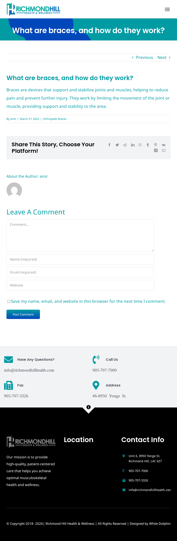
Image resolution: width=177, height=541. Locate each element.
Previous (144, 57)
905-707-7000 (138, 471)
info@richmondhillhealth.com (29, 370)
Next (161, 57)
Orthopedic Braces (54, 119)
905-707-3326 (138, 480)
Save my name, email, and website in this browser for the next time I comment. (88, 301)
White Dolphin (160, 523)
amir (13, 119)
